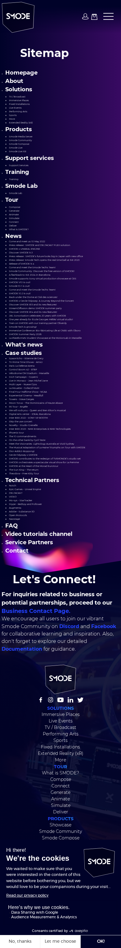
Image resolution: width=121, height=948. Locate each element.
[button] (106, 16)
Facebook (103, 626)
